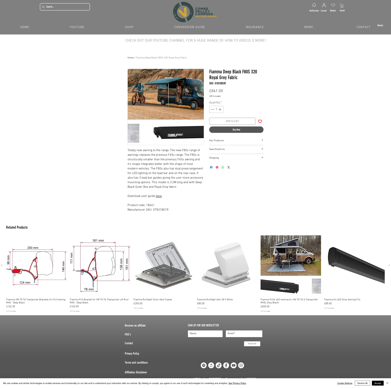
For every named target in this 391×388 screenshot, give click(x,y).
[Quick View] (36, 265)
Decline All (362, 383)
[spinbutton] (216, 109)
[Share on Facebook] (211, 167)
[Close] (387, 383)
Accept (378, 383)
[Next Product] (389, 265)
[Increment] (220, 109)
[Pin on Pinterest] (217, 167)
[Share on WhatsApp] (223, 167)
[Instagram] (241, 365)
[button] (342, 6)
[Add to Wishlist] (260, 121)
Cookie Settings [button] (344, 383)
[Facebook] (226, 365)
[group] (195, 274)
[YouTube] (234, 365)
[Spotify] (204, 365)
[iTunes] (211, 365)
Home (131, 57)
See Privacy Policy (237, 383)
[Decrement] (212, 109)
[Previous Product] (2, 265)
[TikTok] (219, 365)
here (159, 196)
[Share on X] (228, 167)
